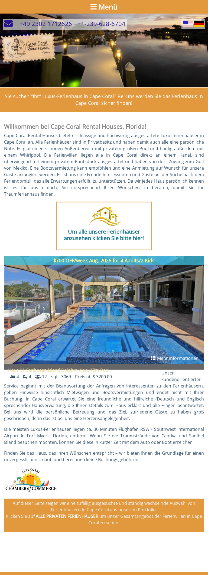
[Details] (104, 310)
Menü (107, 6)
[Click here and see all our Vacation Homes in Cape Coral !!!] (104, 216)
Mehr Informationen (177, 358)
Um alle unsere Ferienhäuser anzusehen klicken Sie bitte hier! (104, 235)
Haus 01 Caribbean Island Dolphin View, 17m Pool (58, 370)
